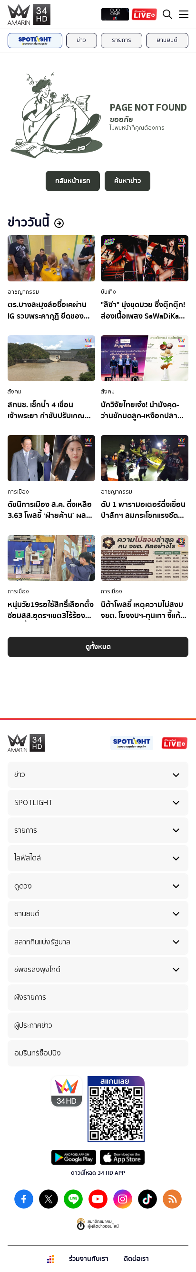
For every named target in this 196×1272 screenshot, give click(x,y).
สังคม (14, 391)
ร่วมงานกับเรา (88, 1258)
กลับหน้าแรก (72, 181)
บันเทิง (108, 292)
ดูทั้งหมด (98, 646)
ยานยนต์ (167, 40)
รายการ (121, 40)
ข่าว (81, 40)
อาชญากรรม (23, 292)
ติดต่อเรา (136, 1258)
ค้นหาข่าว (127, 181)
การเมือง (18, 491)
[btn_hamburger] (183, 14)
